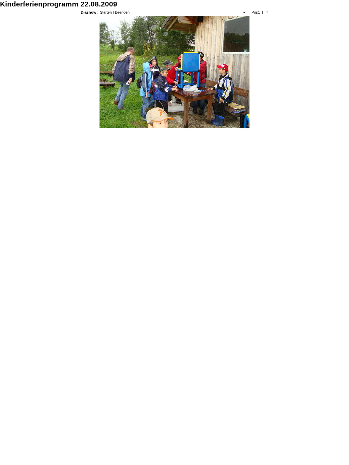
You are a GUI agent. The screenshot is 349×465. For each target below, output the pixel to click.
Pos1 (256, 12)
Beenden (122, 12)
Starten (106, 12)
